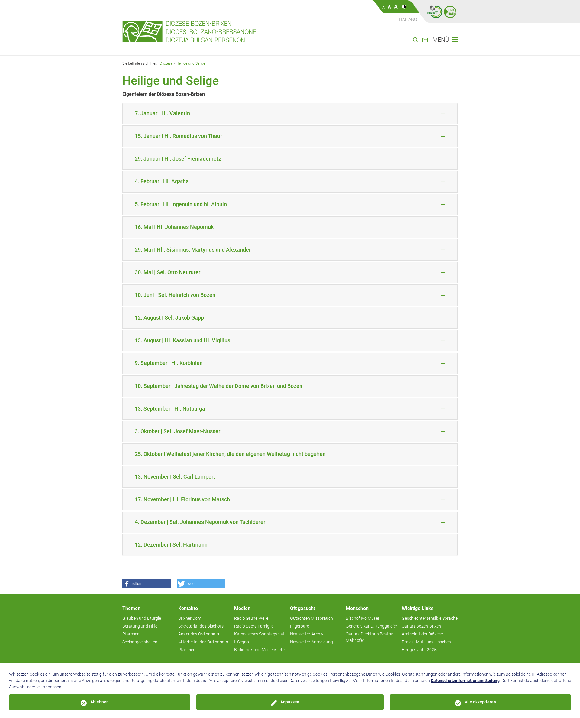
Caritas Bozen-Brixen (421, 626)
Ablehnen (99, 702)
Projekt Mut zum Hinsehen (426, 641)
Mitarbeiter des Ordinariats (203, 641)
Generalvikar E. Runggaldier (371, 626)
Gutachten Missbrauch (311, 618)
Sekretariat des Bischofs (201, 626)
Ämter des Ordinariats (198, 634)
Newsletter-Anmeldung (311, 641)
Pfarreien (131, 634)
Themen (131, 608)
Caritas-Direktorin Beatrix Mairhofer (369, 637)
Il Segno (241, 641)
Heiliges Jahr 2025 (419, 649)
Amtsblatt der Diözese (422, 634)
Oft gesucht (302, 608)
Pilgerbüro (299, 626)
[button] (146, 583)
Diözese (166, 63)
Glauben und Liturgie (141, 618)
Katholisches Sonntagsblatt (260, 634)
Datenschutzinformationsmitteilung (465, 680)
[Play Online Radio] (450, 11)
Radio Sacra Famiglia (254, 626)
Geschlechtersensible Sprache (430, 618)
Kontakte (188, 608)
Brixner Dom (189, 618)
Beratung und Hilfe (139, 626)
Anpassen (289, 702)
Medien (242, 608)
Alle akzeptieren (480, 702)
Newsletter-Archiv (306, 634)
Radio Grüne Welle (251, 618)
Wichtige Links (417, 608)
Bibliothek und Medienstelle (259, 649)
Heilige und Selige (190, 63)
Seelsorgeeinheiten (139, 641)
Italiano (408, 19)
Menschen (357, 608)
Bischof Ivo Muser (362, 618)
